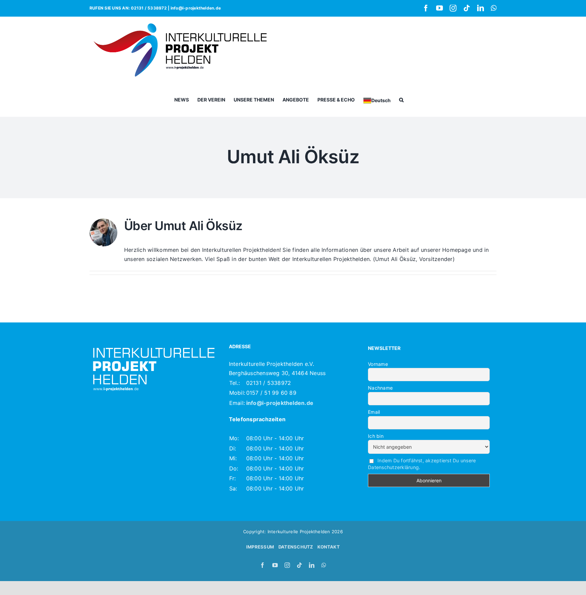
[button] (401, 99)
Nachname (380, 388)
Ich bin (376, 436)
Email (374, 412)
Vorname (378, 364)
